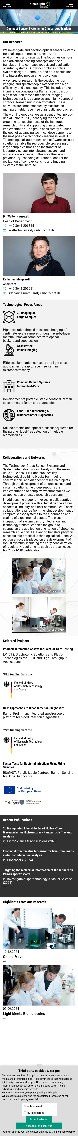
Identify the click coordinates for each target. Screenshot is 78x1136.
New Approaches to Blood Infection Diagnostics (33, 708)
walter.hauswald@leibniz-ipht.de (31, 230)
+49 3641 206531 (21, 288)
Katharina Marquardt (16, 279)
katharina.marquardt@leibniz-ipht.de (34, 293)
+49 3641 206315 (21, 226)
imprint (54, 1092)
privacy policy (37, 1092)
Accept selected (39, 1119)
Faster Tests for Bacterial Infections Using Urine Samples (34, 765)
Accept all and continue (39, 1125)
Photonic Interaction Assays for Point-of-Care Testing (38, 649)
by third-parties (35, 1112)
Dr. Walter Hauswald (16, 216)
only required (34, 1106)
